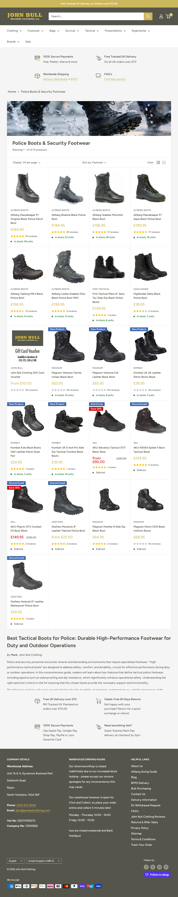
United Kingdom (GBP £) (41, 860)
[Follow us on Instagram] (159, 867)
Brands (11, 41)
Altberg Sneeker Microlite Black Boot (107, 217)
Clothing (12, 30)
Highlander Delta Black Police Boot (147, 295)
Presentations (113, 30)
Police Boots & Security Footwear (43, 91)
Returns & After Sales (144, 822)
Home (12, 91)
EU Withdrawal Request (145, 805)
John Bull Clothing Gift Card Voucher (27, 374)
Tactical (90, 30)
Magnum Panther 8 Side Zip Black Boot (108, 528)
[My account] (161, 16)
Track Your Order (141, 844)
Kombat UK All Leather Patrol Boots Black (147, 374)
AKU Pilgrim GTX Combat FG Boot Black (26, 528)
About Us (137, 766)
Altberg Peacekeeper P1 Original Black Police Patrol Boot (27, 219)
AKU (94, 443)
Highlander (141, 289)
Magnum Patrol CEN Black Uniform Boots (149, 528)
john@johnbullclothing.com (32, 810)
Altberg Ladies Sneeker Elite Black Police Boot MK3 (68, 295)
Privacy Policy (140, 828)
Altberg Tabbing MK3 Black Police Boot (27, 295)
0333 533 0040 (26, 805)
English (13, 860)
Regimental (139, 30)
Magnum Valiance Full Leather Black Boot (105, 374)
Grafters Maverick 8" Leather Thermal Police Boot (68, 528)
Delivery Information (144, 799)
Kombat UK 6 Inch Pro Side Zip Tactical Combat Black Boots (68, 451)
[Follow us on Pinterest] (166, 867)
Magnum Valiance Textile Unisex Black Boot (66, 374)
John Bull (17, 368)
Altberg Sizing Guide (144, 771)
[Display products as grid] (158, 162)
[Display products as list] (164, 162)
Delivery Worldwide (55, 79)
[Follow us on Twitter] (152, 867)
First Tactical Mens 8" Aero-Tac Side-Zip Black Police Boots (108, 298)
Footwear (34, 30)
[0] (168, 16)
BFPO (74, 79)
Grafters (57, 522)
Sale (28, 41)
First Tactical (100, 289)
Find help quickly (115, 79)
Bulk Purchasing (141, 788)
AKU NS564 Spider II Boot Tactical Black (149, 449)
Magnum (57, 368)
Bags (52, 30)
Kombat (138, 368)
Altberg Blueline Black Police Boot (69, 217)
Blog (134, 777)
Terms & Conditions (143, 839)
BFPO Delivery (140, 783)
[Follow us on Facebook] (146, 867)
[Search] (148, 16)
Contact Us (138, 794)
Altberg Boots (19, 210)
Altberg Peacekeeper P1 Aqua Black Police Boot (147, 217)
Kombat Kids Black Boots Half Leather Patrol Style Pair (26, 451)
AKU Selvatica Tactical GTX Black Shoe (109, 449)
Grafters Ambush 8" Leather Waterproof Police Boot (27, 603)
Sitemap (136, 833)
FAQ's (135, 811)
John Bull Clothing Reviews (148, 816)
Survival (70, 30)
